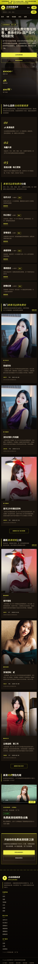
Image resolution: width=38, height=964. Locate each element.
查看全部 (34, 310)
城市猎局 (7, 600)
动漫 (25, 16)
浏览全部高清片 (19, 852)
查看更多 (5, 206)
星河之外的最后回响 (12, 508)
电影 (8, 16)
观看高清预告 (19, 60)
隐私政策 (18, 963)
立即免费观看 (19, 54)
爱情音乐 (5, 925)
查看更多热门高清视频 (19, 531)
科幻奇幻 (5, 922)
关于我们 (5, 963)
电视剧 (14, 16)
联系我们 (11, 963)
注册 (34, 7)
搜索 (34, 12)
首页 (2, 16)
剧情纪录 (5, 934)
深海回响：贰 (9, 672)
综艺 (20, 16)
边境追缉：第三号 (11, 743)
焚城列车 (7, 365)
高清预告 (5, 949)
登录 (28, 7)
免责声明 (32, 963)
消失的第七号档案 (11, 437)
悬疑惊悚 (5, 928)
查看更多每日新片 (19, 766)
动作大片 (5, 919)
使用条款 (25, 963)
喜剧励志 (5, 931)
